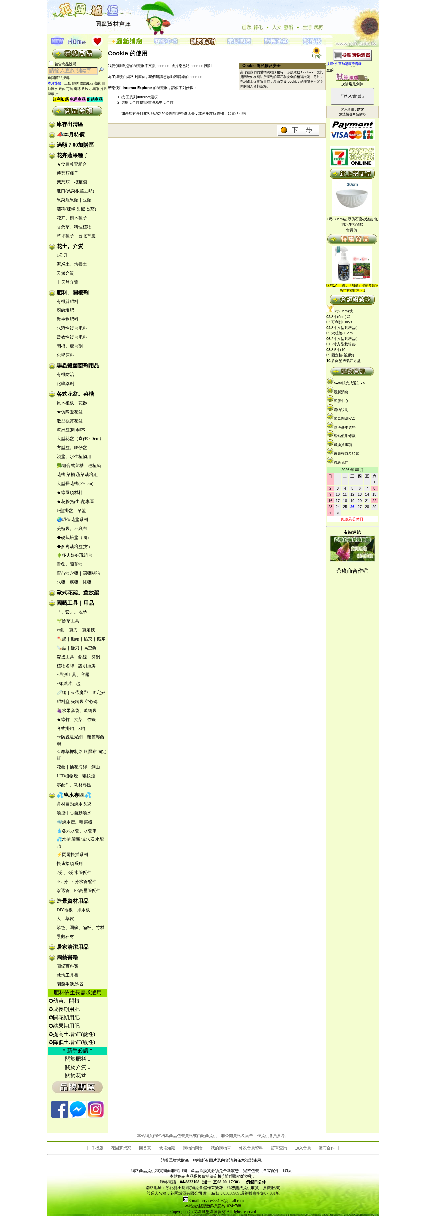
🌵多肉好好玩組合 (74, 555)
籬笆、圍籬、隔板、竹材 (80, 927)
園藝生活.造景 (70, 984)
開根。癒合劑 (70, 346)
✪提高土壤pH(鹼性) (72, 1034)
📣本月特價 (71, 134)
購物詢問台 (193, 1148)
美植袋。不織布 (72, 528)
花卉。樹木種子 (72, 217)
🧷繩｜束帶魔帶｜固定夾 (81, 692)
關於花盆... (77, 1075)
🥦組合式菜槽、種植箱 (79, 465)
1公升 (62, 255)
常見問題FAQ (345, 418)
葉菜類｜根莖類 (72, 182)
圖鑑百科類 (67, 966)
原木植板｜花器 (72, 402)
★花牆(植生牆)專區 (75, 501)
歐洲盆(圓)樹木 (71, 429)
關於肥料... (77, 1059)
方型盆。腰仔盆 (72, 447)
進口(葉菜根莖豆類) (75, 190)
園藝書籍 (67, 957)
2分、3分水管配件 (74, 872)
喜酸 (97, 83)
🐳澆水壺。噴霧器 (74, 821)
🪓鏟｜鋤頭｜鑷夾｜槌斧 (81, 638)
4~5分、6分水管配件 (76, 881)
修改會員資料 (251, 1148)
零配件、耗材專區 (74, 784)
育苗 (69, 89)
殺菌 (62, 89)
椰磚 (77, 89)
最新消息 (341, 392)
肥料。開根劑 (73, 292)
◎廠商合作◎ (352, 571)
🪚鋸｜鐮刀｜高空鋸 (77, 647)
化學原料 (65, 355)
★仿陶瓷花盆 (70, 411)
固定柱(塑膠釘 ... (345, 355)
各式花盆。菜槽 (75, 394)
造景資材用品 (73, 901)
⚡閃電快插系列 (72, 854)
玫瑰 (85, 89)
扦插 (103, 89)
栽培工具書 (67, 975)
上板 (67, 83)
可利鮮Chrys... (343, 322)
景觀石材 (65, 936)
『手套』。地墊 (72, 611)
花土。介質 (70, 246)
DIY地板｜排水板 (73, 909)
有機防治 (65, 374)
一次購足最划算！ (352, 84)
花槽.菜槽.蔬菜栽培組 (77, 474)
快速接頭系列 (70, 863)
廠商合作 (327, 1148)
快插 (75, 83)
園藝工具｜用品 (75, 603)
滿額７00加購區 (75, 145)
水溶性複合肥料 (72, 328)
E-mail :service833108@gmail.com (216, 1200)
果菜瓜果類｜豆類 (74, 199)
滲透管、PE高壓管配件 (79, 890)
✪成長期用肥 (64, 1009)
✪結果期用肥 (64, 1026)
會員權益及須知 (346, 453)
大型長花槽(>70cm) (75, 483)
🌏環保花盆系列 (72, 519)
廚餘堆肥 (65, 310)
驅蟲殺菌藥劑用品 (78, 365)
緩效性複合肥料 (72, 337)
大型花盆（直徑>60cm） (80, 438)
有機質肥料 (67, 301)
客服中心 (341, 401)
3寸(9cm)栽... (345, 311)
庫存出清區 (70, 124)
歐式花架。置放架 (78, 592)
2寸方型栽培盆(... (345, 339)
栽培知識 (167, 1148)
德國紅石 (86, 83)
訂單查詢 (279, 1148)
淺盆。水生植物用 (74, 456)
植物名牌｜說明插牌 (76, 665)
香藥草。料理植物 (74, 226)
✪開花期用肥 (64, 1017)
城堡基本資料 (345, 427)
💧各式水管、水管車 (77, 830)
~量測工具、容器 (73, 674)
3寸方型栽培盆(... (345, 328)
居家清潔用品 (73, 947)
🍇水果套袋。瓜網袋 (77, 710)
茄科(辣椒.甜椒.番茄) (76, 208)
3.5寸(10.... (340, 350)
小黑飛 (94, 89)
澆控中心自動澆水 (74, 812)
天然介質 (65, 273)
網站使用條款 (345, 436)
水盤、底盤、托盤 (74, 582)
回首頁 (145, 1148)
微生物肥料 (67, 319)
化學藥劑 (65, 383)
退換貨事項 (343, 445)
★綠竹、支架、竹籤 (76, 719)
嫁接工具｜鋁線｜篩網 (78, 656)
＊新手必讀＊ (78, 1050)
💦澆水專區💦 (74, 795)
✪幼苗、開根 (64, 1001)
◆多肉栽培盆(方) (73, 546)
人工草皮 (65, 918)
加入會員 (303, 1148)
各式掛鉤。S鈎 (71, 728)
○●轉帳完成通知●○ (349, 383)
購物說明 (341, 410)
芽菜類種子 (67, 173)
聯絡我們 (341, 462)
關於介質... (77, 1067)
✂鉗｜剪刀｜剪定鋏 (76, 629)
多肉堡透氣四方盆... (347, 361)
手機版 (97, 1148)
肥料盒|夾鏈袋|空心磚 (77, 701)
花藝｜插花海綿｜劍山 (78, 766)
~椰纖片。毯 (69, 683)
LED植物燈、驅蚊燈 (76, 775)
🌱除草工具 (68, 620)
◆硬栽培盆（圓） (74, 537)
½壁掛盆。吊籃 (71, 510)
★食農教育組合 (72, 164)
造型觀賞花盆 (70, 420)
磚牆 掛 (53, 94)
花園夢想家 (121, 1148)
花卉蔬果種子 (73, 155)
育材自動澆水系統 (74, 803)
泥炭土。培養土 (72, 264)
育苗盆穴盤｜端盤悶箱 (78, 573)
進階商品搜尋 (61, 78)
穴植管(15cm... (343, 333)
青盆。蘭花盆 (70, 564)
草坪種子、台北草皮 (76, 235)
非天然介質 (67, 282)
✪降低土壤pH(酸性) (72, 1042)
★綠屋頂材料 (70, 492)
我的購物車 (221, 1148)
